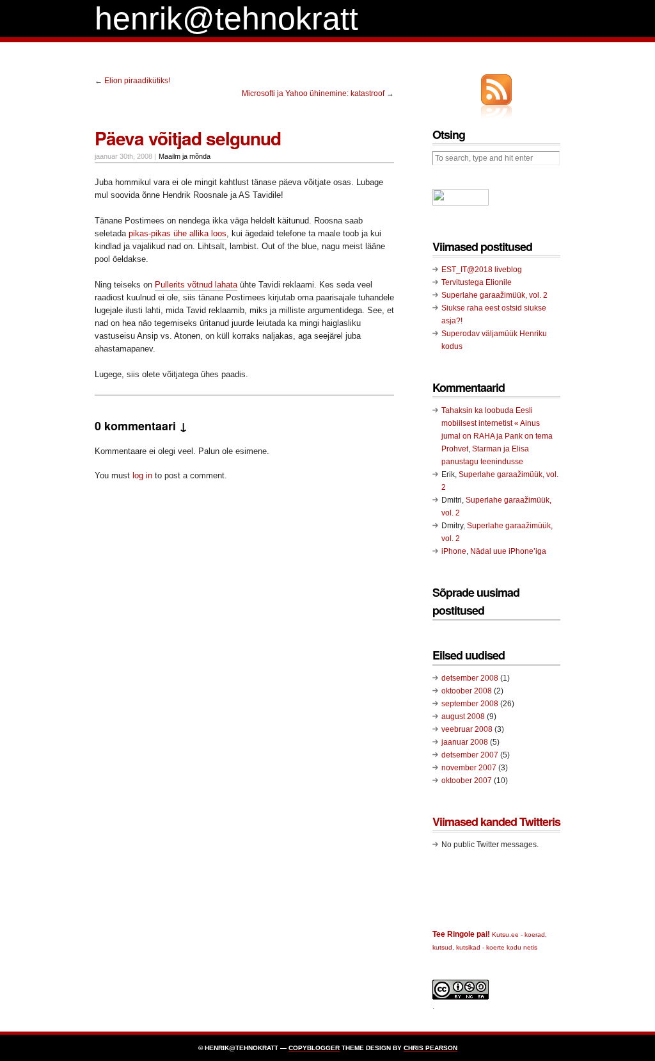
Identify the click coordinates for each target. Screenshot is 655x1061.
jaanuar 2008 (464, 742)
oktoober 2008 (466, 690)
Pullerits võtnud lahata (196, 284)
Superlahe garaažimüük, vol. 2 (494, 295)
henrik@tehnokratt (226, 18)
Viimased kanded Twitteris (496, 821)
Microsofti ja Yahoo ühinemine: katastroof (313, 93)
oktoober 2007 (466, 780)
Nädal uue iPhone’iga (508, 551)
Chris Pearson (430, 1047)
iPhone (453, 551)
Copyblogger (314, 1047)
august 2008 (463, 716)
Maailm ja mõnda (184, 156)
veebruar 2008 (467, 729)
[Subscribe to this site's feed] (496, 89)
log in (142, 475)
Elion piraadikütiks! (137, 80)
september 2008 (469, 703)
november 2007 (468, 767)
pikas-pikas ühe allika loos (177, 233)
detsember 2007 (469, 754)
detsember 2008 (469, 678)
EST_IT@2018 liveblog (481, 269)
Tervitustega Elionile (476, 282)
